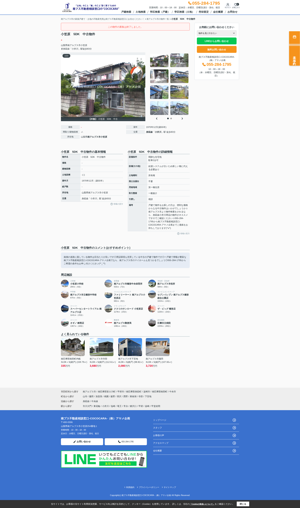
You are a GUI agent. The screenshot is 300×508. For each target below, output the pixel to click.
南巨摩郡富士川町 (106, 391)
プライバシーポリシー (149, 487)
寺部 (140, 396)
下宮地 (148, 396)
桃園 (106, 396)
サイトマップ (170, 487)
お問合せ (233, 11)
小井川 (158, 132)
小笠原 (84, 45)
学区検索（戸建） (160, 11)
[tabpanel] (169, 84)
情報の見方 (118, 204)
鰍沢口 (133, 406)
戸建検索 (126, 11)
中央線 (94, 401)
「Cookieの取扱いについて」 (202, 504)
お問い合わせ (84, 441)
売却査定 (204, 11)
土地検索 (141, 11)
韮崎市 (146, 391)
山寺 (85, 396)
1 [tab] (168, 118)
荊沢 (119, 396)
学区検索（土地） (184, 11)
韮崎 (147, 406)
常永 (126, 406)
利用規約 (130, 487)
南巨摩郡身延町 (133, 391)
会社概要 (218, 11)
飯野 (113, 396)
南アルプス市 (74, 45)
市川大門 (87, 406)
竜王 (119, 406)
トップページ (159, 420)
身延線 (149, 132)
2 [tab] (171, 118)
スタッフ (157, 427)
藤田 (91, 396)
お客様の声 (158, 435)
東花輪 (97, 406)
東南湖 (133, 396)
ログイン (228, 7)
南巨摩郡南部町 (159, 391)
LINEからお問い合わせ (217, 41)
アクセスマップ (160, 443)
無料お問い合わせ (216, 49)
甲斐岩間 (155, 406)
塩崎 (113, 406)
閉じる (243, 504)
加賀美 (99, 396)
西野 (125, 396)
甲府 (141, 406)
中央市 (172, 391)
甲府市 (121, 391)
